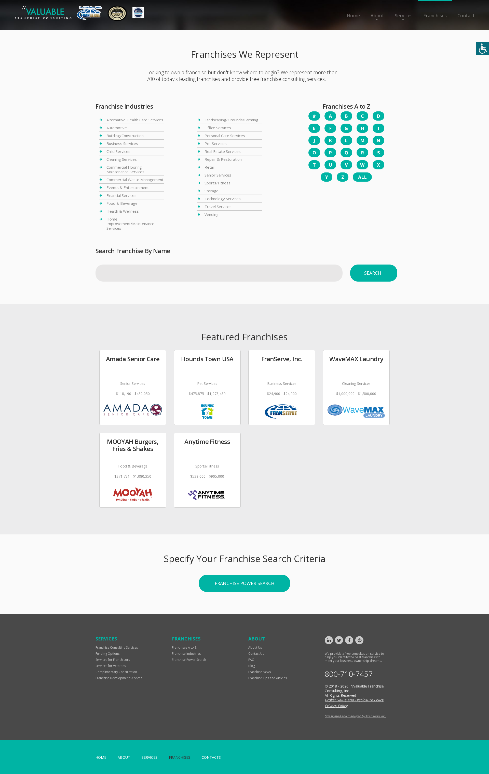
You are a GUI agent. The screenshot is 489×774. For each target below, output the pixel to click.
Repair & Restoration (223, 159)
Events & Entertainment (127, 187)
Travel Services (218, 206)
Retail (209, 167)
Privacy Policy (336, 705)
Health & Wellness (122, 211)
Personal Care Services (225, 135)
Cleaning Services (121, 159)
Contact (466, 15)
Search (372, 273)
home (101, 757)
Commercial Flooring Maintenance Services (125, 169)
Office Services (218, 127)
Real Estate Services (223, 151)
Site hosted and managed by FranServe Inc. (355, 716)
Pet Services (216, 143)
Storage (212, 190)
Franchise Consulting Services (117, 647)
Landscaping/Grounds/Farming (231, 120)
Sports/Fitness (217, 182)
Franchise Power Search (244, 583)
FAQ (251, 660)
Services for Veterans (111, 666)
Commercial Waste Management (135, 179)
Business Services (122, 143)
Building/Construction (125, 135)
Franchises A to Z (184, 647)
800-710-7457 (349, 674)
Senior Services (218, 175)
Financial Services (121, 195)
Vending (212, 214)
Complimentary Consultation (116, 672)
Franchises (435, 15)
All (362, 177)
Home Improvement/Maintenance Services (130, 223)
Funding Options (107, 653)
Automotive (116, 127)
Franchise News (259, 672)
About (377, 15)
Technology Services (223, 198)
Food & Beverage (122, 203)
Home (353, 15)
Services (404, 15)
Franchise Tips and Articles (267, 678)
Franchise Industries (186, 653)
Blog (251, 666)
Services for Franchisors (113, 660)
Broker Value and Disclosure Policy (354, 699)
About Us (255, 647)
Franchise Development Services (119, 678)
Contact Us (256, 653)
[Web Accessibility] (482, 48)
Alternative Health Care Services (134, 120)
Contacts (211, 757)
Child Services (118, 151)
